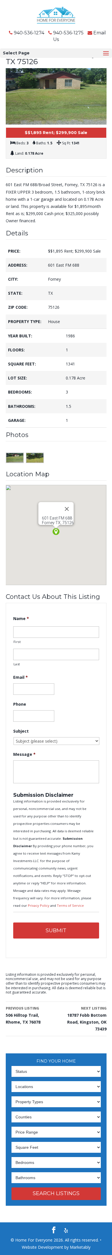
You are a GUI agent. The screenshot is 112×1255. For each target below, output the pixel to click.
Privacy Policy (39, 905)
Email (20, 677)
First (17, 642)
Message (24, 754)
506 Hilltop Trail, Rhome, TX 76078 (23, 1015)
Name (21, 618)
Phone (19, 704)
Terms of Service (70, 905)
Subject (21, 731)
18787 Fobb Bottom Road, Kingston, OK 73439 (86, 1019)
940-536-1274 (29, 33)
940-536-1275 (68, 33)
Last (16, 664)
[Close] (67, 509)
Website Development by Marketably (56, 1247)
